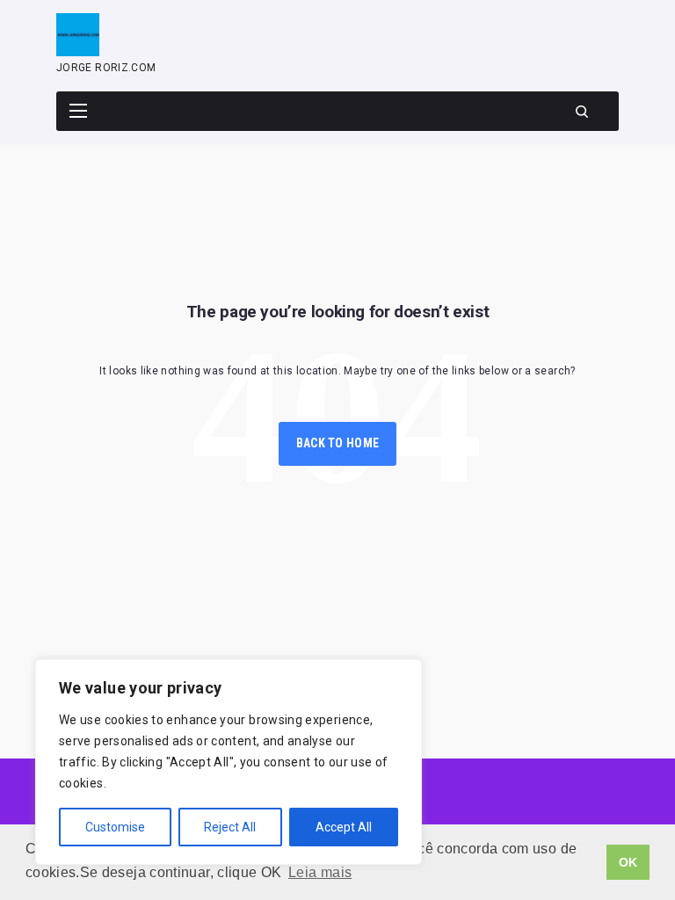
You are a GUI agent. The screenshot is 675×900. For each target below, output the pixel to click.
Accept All (344, 827)
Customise (115, 827)
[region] (228, 762)
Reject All (230, 827)
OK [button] (628, 862)
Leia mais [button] (320, 872)
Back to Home (337, 443)
